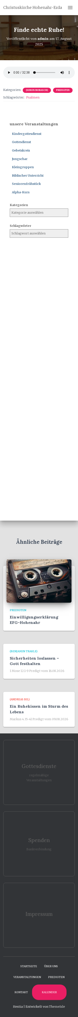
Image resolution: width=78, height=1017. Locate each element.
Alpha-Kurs (20, 192)
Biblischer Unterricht (28, 176)
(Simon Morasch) (37, 90)
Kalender (49, 992)
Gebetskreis (21, 150)
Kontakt (21, 992)
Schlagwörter (20, 226)
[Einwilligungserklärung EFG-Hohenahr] (39, 581)
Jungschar (20, 159)
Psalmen (32, 97)
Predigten (63, 90)
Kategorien (19, 205)
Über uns (51, 966)
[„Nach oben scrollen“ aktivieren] (69, 1008)
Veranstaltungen (27, 977)
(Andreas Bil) (20, 699)
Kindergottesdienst (26, 134)
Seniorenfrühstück (26, 184)
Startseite (28, 966)
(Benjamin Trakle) (23, 651)
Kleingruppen (23, 167)
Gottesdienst (21, 142)
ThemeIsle (57, 1007)
